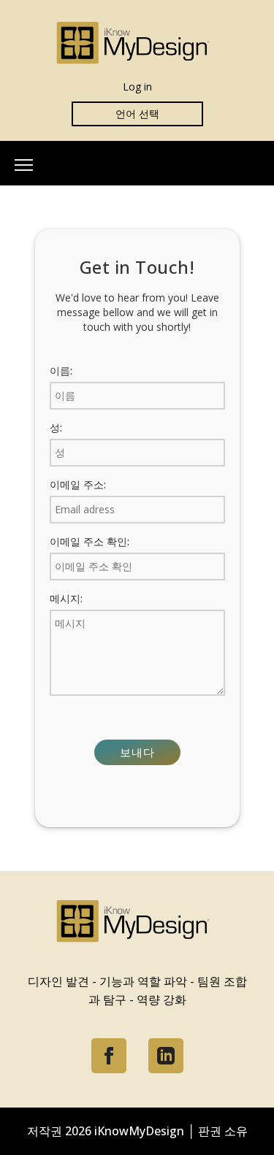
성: (56, 427)
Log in (137, 86)
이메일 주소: (78, 484)
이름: (61, 370)
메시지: (66, 598)
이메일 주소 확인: (89, 541)
